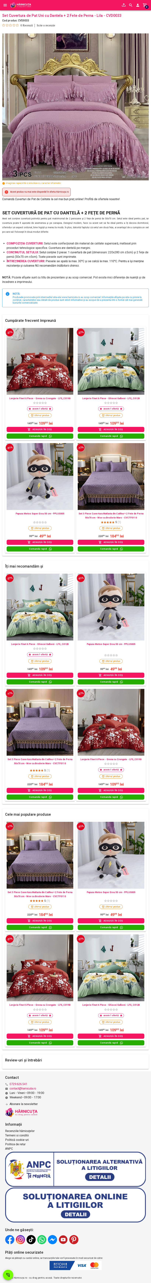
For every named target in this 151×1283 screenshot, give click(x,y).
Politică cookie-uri (17, 1140)
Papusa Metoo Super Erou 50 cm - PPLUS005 (40, 513)
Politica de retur (15, 1144)
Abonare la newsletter (24, 1104)
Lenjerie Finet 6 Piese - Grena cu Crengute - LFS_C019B (39, 398)
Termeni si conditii (17, 1135)
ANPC (9, 1148)
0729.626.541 (18, 1084)
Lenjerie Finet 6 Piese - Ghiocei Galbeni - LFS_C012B (111, 398)
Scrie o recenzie (46, 25)
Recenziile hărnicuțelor (20, 1131)
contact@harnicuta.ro (23, 1088)
